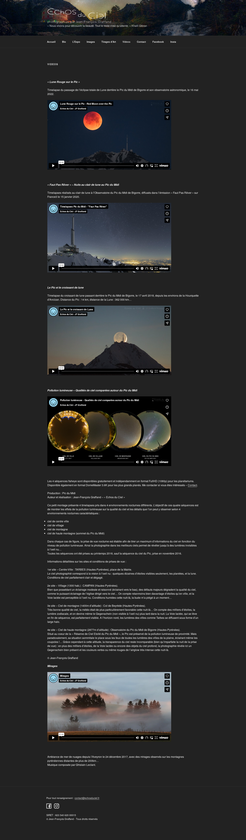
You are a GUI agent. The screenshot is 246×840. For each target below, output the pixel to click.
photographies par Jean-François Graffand (79, 22)
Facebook (158, 41)
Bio (64, 41)
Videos (126, 41)
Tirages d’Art (108, 41)
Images (91, 41)
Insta (173, 41)
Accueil (51, 41)
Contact (141, 41)
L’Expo (76, 41)
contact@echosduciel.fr (87, 798)
